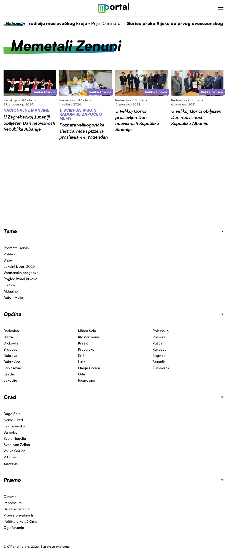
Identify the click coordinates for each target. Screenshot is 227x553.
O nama (10, 496)
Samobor (11, 432)
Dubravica (12, 362)
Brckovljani (13, 343)
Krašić (83, 343)
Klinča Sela (87, 331)
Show (8, 260)
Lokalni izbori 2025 (19, 266)
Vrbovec (10, 457)
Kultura (9, 285)
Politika (10, 254)
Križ (81, 355)
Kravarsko (86, 349)
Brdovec (10, 349)
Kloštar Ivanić (89, 337)
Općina (12, 314)
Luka (82, 362)
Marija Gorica (89, 368)
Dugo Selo (12, 413)
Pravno (12, 479)
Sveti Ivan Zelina (17, 444)
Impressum (13, 503)
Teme (10, 231)
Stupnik (159, 362)
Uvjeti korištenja (16, 509)
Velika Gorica (14, 451)
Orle (81, 374)
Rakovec (159, 349)
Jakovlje (10, 380)
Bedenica (11, 331)
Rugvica (159, 355)
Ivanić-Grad (13, 420)
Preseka (159, 337)
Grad (10, 397)
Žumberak (161, 368)
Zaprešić (11, 463)
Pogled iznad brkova (20, 279)
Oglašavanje (14, 527)
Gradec (10, 374)
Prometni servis (16, 248)
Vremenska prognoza (21, 272)
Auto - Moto (13, 297)
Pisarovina (86, 380)
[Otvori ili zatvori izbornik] (220, 8)
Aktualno (11, 291)
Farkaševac (13, 368)
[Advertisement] (113, 184)
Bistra (8, 337)
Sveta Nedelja (15, 438)
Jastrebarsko (14, 426)
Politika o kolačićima (20, 521)
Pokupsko (161, 331)
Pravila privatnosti (18, 515)
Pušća (157, 343)
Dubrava (10, 355)
